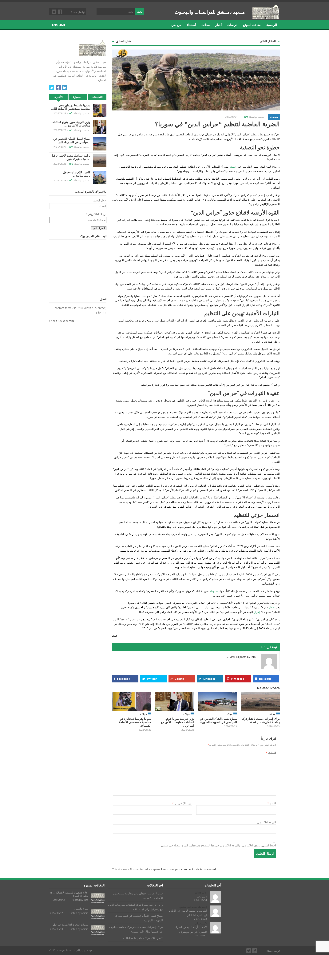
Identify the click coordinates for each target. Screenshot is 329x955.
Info (246, 116)
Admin (84, 913)
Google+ (180, 679)
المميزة (77, 97)
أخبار (219, 25)
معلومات (213, 591)
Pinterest (237, 679)
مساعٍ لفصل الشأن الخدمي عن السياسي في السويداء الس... (71, 140)
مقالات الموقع (252, 25)
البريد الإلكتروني (182, 803)
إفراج (256, 612)
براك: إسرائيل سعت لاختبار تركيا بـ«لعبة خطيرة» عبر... (71, 157)
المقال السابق (124, 41)
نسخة (232, 166)
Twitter (54, 11)
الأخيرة (58, 97)
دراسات (232, 25)
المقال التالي (268, 41)
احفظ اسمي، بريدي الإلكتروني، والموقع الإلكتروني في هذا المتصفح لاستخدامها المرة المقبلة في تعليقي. (218, 845)
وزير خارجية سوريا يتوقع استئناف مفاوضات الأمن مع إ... (70, 123)
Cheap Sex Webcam (61, 321)
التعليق (271, 752)
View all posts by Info (241, 657)
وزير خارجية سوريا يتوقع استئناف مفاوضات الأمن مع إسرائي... (177, 722)
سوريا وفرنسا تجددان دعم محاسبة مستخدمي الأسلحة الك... (70, 106)
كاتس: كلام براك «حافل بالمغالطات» (142, 938)
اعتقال (271, 607)
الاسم (271, 803)
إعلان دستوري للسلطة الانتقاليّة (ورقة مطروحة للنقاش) (69, 894)
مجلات (205, 25)
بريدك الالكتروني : (96, 214)
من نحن (176, 25)
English (58, 25)
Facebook (60, 11)
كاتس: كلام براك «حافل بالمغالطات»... (76, 174)
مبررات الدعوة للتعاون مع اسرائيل (70, 924)
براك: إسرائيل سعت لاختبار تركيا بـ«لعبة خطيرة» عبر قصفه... (260, 720)
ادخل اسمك (99, 200)
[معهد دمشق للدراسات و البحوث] (266, 17)
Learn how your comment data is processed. (188, 869)
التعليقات (97, 97)
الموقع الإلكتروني (266, 822)
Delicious (265, 679)
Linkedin (209, 679)
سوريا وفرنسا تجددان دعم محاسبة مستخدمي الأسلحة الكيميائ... (135, 722)
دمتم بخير (201, 896)
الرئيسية (271, 25)
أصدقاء (191, 25)
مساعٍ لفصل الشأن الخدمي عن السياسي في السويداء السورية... (217, 720)
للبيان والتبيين (81, 908)
